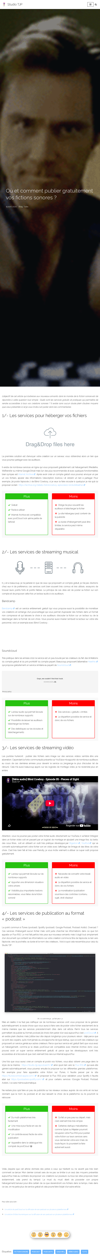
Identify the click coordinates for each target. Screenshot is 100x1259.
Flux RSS (79, 1065)
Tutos (26, 206)
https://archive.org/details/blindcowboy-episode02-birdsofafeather (51, 485)
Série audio (73, 1252)
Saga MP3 (61, 1252)
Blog (21, 206)
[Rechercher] (96, 4)
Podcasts (48, 1252)
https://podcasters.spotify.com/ (26, 1079)
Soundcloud (63, 665)
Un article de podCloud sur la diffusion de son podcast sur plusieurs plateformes (35, 1209)
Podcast (36, 1252)
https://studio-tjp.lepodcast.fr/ (36, 1065)
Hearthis (92, 661)
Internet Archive (25, 474)
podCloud (89, 1033)
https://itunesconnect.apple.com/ (18, 1076)
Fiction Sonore (21, 1252)
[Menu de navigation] (90, 4)
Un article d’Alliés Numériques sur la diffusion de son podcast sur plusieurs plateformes (38, 1214)
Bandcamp (7, 608)
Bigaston (73, 843)
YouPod (85, 843)
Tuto (84, 1252)
